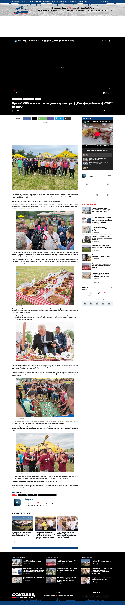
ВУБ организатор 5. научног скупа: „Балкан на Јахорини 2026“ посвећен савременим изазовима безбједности (102, 219)
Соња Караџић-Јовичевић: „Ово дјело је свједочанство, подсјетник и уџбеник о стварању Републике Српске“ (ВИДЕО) (45, 536)
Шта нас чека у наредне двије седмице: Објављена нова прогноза (101, 247)
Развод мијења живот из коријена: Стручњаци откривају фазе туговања (100, 274)
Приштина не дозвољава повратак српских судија (101, 255)
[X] (110, 1)
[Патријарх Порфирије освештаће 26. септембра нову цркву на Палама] (86, 210)
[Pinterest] (35, 505)
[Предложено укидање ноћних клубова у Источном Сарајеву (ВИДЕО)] (51, 571)
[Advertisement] (62, 26)
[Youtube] (112, 1)
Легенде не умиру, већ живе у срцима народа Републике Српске (102, 265)
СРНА (19, 492)
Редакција (29, 499)
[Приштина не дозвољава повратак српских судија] (86, 257)
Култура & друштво (28, 99)
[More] (72, 118)
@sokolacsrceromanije (92, 174)
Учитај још (96, 282)
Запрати (110, 175)
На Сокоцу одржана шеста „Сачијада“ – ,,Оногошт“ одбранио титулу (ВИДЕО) (21, 534)
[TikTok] (108, 1)
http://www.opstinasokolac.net (33, 501)
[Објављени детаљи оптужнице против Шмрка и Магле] (86, 229)
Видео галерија (17, 99)
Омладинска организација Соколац (47, 494)
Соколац (38, 99)
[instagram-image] (87, 184)
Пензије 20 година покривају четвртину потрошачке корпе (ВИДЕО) (102, 238)
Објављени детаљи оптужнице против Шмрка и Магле (101, 228)
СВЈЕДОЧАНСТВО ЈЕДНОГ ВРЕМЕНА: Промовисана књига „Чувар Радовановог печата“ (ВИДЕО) (66, 535)
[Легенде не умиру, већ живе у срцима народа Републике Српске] (86, 266)
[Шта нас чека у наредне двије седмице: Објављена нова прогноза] (86, 248)
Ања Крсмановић (23, 494)
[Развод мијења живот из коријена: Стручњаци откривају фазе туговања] (86, 275)
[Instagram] (101, 1)
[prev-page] (13, 542)
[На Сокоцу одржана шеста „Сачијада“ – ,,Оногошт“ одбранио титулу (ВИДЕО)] (22, 523)
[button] (111, 10)
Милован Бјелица (33, 494)
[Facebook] (99, 1)
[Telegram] (106, 1)
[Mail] (32, 505)
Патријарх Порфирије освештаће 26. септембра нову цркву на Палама (101, 209)
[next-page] (15, 542)
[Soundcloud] (103, 1)
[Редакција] (19, 502)
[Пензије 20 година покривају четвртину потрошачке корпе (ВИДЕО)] (86, 239)
